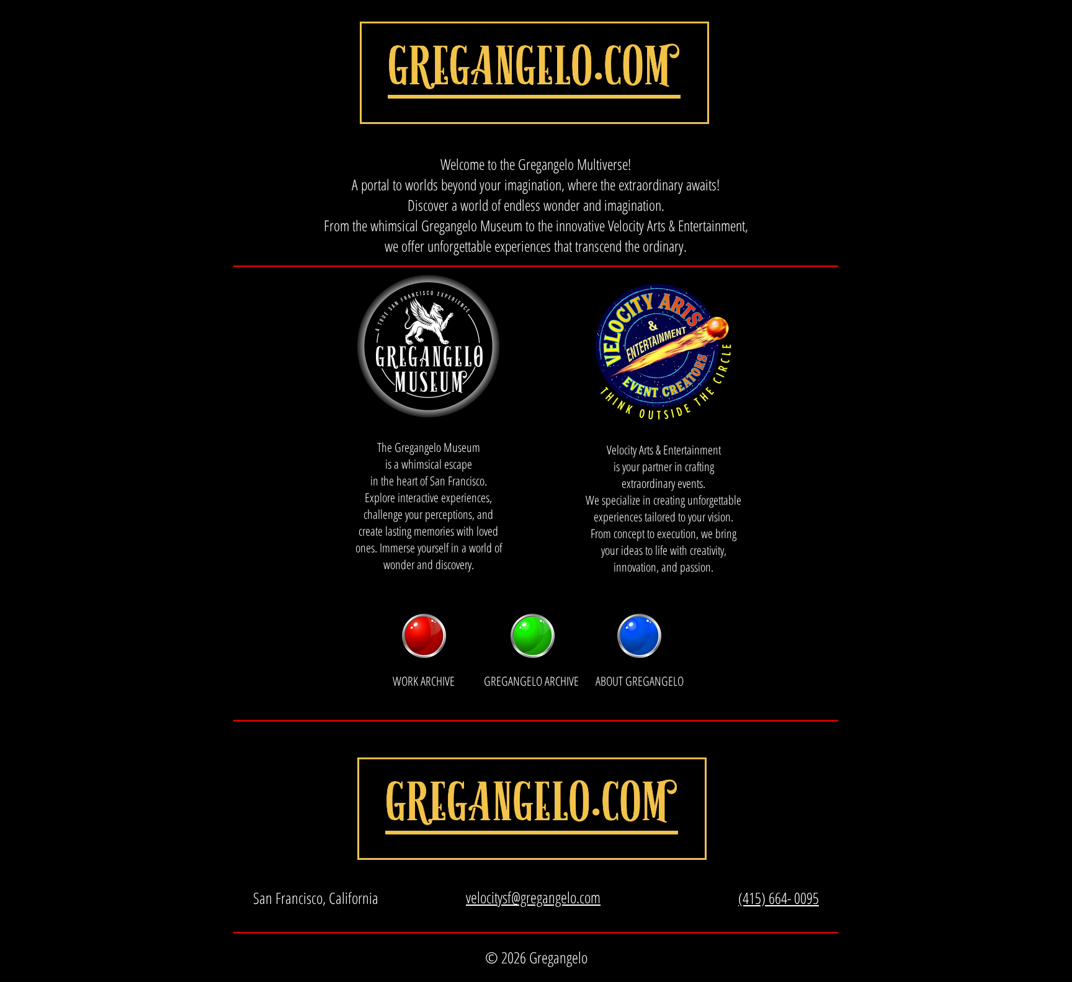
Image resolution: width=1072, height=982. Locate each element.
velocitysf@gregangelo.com (533, 897)
